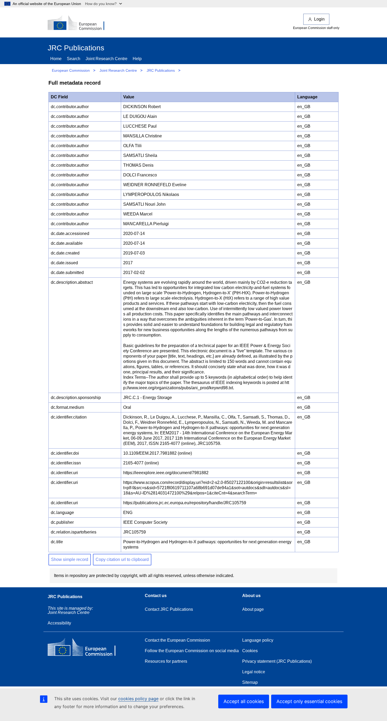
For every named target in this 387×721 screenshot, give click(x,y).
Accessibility (59, 623)
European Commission (71, 70)
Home (56, 58)
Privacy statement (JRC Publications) (277, 661)
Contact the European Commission (177, 640)
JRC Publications (161, 70)
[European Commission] (79, 23)
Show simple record (69, 559)
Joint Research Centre (106, 58)
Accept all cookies (244, 701)
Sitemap (250, 682)
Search (73, 58)
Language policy (257, 640)
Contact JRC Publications (169, 609)
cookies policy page (138, 698)
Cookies (250, 650)
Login (319, 19)
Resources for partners (166, 661)
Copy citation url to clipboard (122, 559)
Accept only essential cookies (309, 701)
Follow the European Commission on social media (192, 650)
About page (253, 609)
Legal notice (253, 672)
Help (137, 58)
